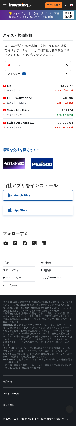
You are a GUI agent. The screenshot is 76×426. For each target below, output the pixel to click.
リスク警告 (8, 405)
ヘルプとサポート (51, 277)
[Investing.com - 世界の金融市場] (21, 5)
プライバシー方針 (12, 393)
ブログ (7, 262)
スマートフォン (12, 270)
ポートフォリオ (12, 277)
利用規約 (7, 381)
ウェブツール (10, 285)
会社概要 (46, 262)
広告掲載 (46, 270)
